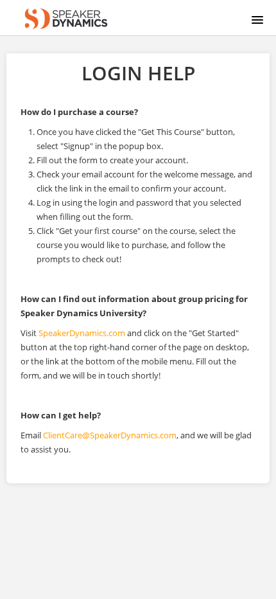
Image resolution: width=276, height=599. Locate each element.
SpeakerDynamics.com (82, 333)
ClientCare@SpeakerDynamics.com (110, 435)
